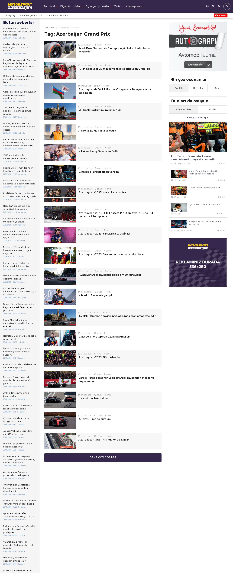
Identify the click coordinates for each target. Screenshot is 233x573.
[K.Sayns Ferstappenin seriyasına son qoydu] (179, 224)
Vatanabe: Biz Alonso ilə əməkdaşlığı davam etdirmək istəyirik (18, 545)
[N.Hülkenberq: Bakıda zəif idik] (60, 152)
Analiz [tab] (212, 109)
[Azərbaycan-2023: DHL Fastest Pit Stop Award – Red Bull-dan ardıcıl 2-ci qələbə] (60, 214)
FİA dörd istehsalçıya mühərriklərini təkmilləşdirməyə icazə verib (19, 291)
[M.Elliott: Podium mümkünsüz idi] (60, 111)
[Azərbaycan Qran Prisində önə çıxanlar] (60, 441)
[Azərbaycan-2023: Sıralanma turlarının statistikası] (60, 255)
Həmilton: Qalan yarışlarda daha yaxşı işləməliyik (19, 337)
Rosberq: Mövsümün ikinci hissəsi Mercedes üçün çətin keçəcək (17, 250)
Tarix (117, 6)
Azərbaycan (132, 6)
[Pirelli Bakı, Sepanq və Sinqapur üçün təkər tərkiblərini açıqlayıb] (60, 49)
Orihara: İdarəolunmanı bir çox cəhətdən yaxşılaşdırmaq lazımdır (18, 79)
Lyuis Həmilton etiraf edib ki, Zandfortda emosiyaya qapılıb (18, 515)
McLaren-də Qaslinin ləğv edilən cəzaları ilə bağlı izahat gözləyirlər (19, 529)
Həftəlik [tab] (198, 88)
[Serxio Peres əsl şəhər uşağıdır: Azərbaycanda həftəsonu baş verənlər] (60, 379)
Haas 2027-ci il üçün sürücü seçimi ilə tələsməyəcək (16, 207)
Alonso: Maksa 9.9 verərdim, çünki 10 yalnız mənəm (17, 432)
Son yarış (10, 15)
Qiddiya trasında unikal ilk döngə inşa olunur (16, 420)
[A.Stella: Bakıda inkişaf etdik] (60, 132)
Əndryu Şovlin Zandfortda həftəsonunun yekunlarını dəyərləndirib (16, 487)
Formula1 (49, 6)
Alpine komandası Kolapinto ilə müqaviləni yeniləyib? (19, 220)
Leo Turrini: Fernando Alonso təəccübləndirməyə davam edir (193, 158)
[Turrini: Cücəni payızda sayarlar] (179, 190)
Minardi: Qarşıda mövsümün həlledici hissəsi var (17, 445)
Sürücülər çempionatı (30, 15)
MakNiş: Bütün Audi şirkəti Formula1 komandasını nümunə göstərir (19, 126)
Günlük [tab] (179, 88)
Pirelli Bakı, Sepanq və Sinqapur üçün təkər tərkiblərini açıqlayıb (19, 195)
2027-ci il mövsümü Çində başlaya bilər (16, 394)
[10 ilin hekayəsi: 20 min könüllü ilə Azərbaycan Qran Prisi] (60, 70)
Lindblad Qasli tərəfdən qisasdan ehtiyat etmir (15, 559)
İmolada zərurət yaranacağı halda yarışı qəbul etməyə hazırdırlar (17, 351)
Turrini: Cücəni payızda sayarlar (204, 187)
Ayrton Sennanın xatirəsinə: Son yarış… (205, 205)
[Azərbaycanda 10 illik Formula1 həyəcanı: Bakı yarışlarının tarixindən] (60, 91)
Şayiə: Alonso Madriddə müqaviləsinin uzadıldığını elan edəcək (18, 323)
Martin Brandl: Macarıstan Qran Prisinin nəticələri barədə (204, 172)
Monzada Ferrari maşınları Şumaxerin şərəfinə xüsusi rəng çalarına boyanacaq (19, 459)
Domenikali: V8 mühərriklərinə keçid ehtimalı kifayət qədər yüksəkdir (19, 307)
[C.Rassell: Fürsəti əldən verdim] (60, 173)
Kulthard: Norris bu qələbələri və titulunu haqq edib (19, 366)
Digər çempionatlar (97, 6)
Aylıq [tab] (217, 88)
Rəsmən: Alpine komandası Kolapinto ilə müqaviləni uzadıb (19, 182)
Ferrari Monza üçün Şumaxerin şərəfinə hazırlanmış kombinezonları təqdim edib (19, 142)
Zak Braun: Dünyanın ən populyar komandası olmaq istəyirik (17, 110)
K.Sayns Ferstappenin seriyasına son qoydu (205, 222)
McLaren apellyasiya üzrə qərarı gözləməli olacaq (19, 277)
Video (222, 15)
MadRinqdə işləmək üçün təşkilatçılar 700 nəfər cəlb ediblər (16, 47)
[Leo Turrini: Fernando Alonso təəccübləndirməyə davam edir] (198, 137)
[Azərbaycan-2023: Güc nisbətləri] (60, 358)
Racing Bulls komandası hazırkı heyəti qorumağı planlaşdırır (19, 169)
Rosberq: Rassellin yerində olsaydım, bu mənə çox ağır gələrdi (17, 380)
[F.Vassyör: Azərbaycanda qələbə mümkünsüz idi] (60, 276)
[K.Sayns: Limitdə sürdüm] (60, 420)
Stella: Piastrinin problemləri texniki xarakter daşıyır (17, 407)
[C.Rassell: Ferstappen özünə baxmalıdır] (60, 338)
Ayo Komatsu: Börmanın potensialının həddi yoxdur (16, 473)
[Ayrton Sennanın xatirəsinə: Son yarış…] (179, 207)
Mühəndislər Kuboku (57, 15)
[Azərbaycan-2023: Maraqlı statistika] (60, 194)
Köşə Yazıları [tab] (183, 109)
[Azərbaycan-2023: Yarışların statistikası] (60, 235)
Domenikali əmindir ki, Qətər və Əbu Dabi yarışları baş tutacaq (19, 502)
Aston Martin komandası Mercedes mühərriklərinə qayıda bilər (16, 234)
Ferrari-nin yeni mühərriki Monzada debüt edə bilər (16, 264)
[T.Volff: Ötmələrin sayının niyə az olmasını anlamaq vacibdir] (60, 317)
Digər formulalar (70, 6)
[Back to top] (224, 564)
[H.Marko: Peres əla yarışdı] (60, 297)
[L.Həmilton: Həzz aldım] (60, 400)
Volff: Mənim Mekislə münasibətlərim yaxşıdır (15, 157)
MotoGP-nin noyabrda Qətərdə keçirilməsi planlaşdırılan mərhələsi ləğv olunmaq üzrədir (19, 63)
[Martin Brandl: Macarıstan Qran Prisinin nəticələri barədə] (179, 174)
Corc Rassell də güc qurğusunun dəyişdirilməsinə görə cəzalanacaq (19, 94)
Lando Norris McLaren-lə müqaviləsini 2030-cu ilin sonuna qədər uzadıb (19, 31)
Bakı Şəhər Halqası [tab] (198, 117)
